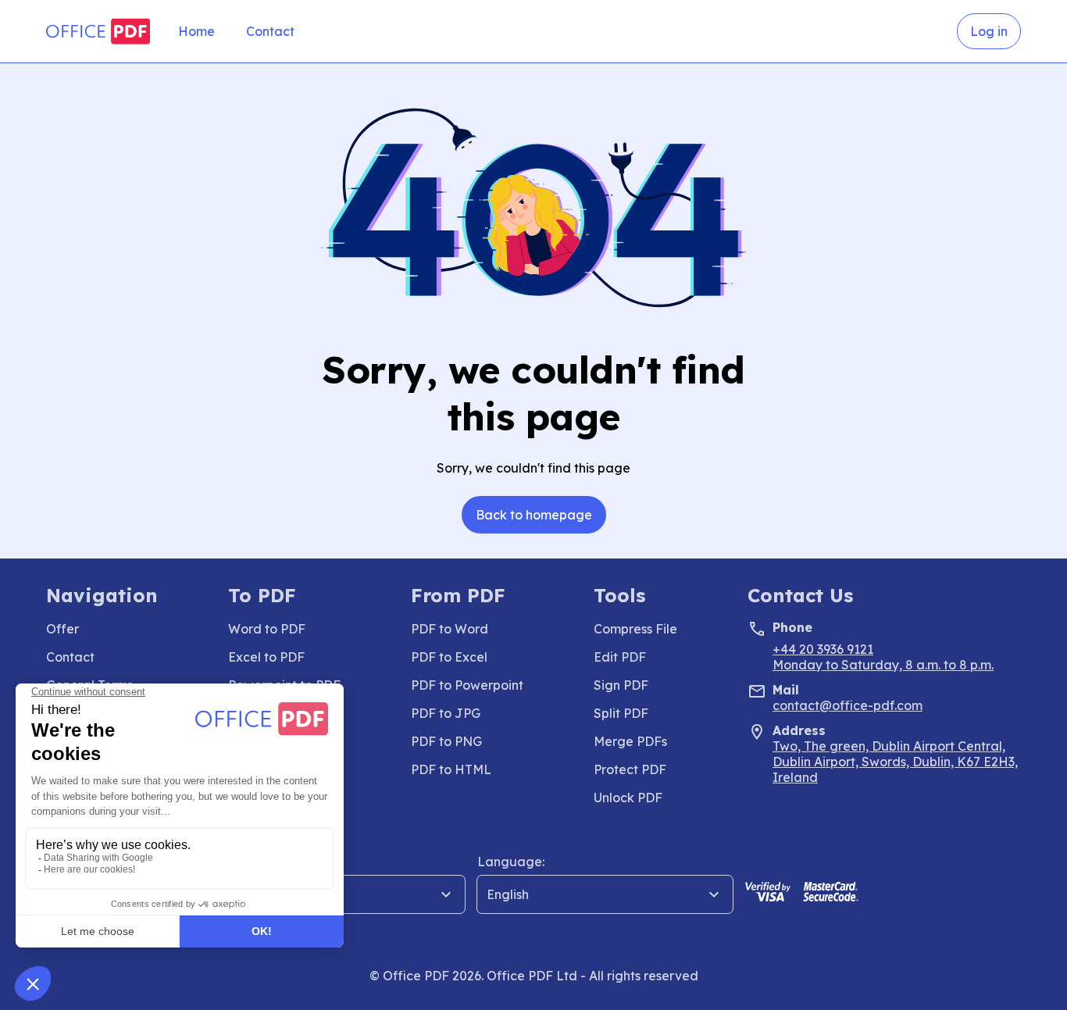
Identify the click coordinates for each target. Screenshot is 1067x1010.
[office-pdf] (98, 31)
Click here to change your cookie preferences (164, 939)
